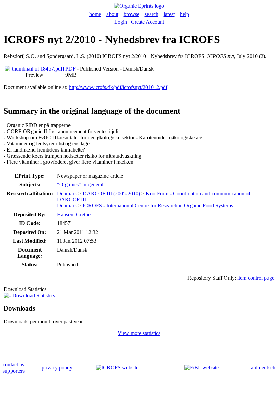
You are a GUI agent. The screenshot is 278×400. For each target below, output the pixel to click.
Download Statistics (33, 295)
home (95, 14)
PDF (70, 69)
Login (120, 22)
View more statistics (139, 333)
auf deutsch (263, 368)
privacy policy (57, 368)
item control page (255, 278)
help (184, 14)
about (112, 14)
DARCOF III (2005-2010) (111, 193)
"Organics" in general (80, 184)
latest (169, 14)
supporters (14, 371)
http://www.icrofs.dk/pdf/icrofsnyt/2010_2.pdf (118, 87)
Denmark (67, 193)
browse (131, 14)
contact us (13, 364)
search (151, 14)
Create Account (147, 22)
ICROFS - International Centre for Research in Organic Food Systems (158, 205)
